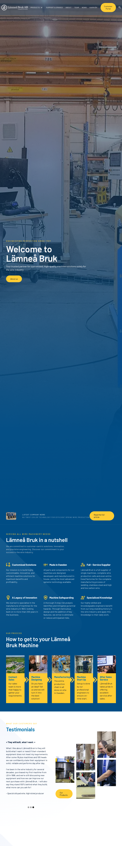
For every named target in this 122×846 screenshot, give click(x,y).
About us (14, 279)
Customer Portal (108, 7)
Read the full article (99, 516)
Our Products (64, 793)
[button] (35, 7)
